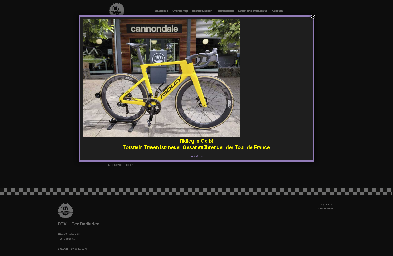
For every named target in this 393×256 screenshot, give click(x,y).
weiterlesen (196, 156)
